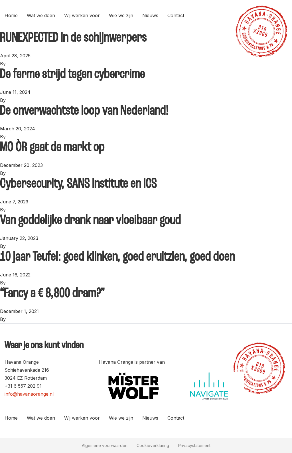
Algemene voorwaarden (104, 445)
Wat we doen (41, 15)
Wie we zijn (121, 15)
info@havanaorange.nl (29, 394)
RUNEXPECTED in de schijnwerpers (73, 38)
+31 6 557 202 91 (23, 386)
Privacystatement (194, 445)
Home (11, 15)
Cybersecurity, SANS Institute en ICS (78, 184)
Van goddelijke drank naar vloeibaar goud (90, 220)
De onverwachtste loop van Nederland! (84, 111)
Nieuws (150, 15)
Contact (175, 15)
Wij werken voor (82, 15)
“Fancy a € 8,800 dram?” (52, 293)
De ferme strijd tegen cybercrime (72, 74)
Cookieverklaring (153, 445)
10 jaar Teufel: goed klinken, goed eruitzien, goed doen (117, 257)
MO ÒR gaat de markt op (52, 147)
